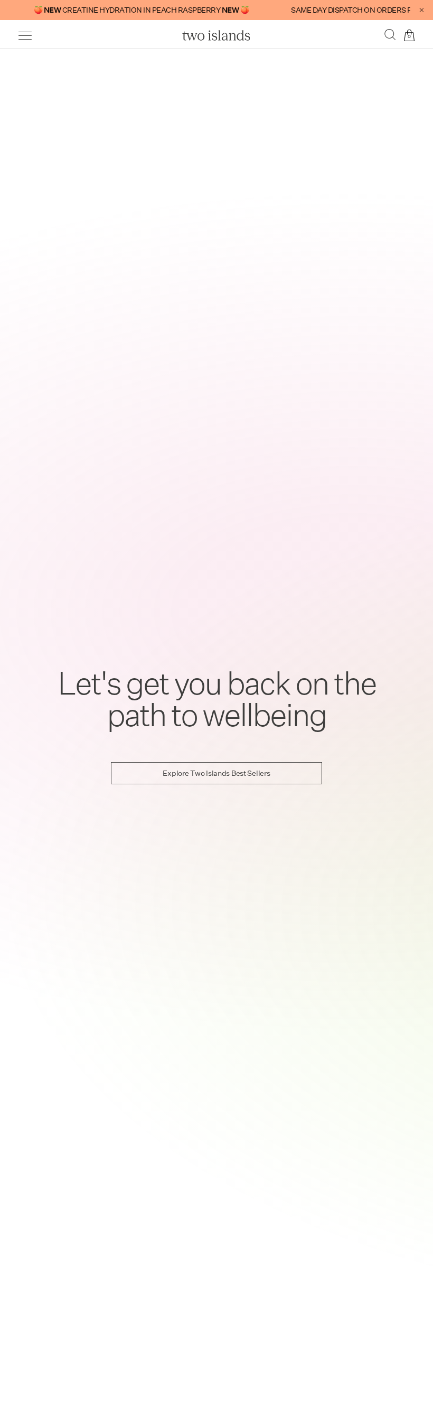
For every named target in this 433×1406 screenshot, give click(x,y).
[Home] (216, 35)
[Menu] (25, 35)
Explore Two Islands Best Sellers (216, 773)
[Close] (421, 10)
